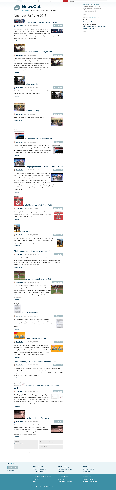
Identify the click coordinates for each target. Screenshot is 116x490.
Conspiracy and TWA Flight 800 (38, 51)
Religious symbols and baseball (38, 279)
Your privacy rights (89, 479)
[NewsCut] (31, 8)
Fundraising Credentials (65, 481)
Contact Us (36, 479)
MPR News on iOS (38, 467)
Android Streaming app (65, 469)
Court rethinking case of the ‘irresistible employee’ (35, 361)
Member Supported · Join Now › (91, 4)
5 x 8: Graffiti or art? (29, 312)
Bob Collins (19, 25)
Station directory (88, 471)
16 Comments (57, 282)
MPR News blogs (38, 471)
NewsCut (85, 20)
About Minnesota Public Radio (42, 477)
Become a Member (63, 477)
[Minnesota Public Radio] (13, 1)
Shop (34, 481)
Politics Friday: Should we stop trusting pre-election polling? (94, 27)
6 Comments (58, 170)
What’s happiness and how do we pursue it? (32, 251)
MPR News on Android (39, 469)
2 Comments (58, 25)
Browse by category (47, 442)
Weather (16, 130)
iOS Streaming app (63, 467)
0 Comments (58, 55)
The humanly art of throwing (37, 418)
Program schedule (88, 469)
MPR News (25, 10)
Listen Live (13, 467)
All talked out (26, 231)
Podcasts (61, 471)
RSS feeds (86, 467)
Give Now (65, 1)
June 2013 (43, 447)
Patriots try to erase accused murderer (41, 22)
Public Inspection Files (90, 481)
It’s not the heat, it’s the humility (38, 138)
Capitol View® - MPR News (91, 25)
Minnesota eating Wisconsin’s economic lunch (36, 386)
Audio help (10, 470)
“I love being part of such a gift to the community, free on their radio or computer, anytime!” (92, 9)
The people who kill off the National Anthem (44, 166)
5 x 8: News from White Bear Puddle (38, 205)
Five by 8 (16, 196)
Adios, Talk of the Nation (35, 338)
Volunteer (61, 479)
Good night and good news (90, 22)
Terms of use (87, 477)
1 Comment (58, 142)
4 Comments (58, 208)
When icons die (31, 84)
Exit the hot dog (32, 110)
